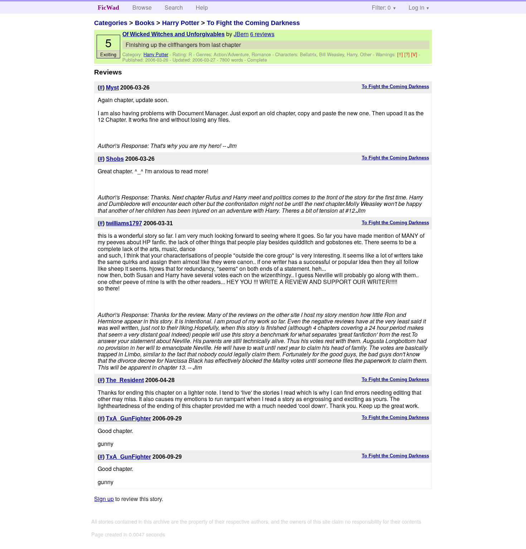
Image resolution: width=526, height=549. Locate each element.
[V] (415, 54)
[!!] (400, 54)
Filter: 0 (381, 7)
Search (174, 7)
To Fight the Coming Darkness (253, 23)
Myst (112, 88)
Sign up (104, 499)
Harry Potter (180, 23)
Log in (416, 7)
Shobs (115, 159)
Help (202, 7)
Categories (110, 23)
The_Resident (125, 380)
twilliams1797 (124, 223)
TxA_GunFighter (128, 418)
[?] (407, 54)
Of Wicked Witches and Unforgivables (173, 34)
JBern (241, 34)
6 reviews (262, 34)
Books (145, 23)
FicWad (108, 7)
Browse (142, 7)
